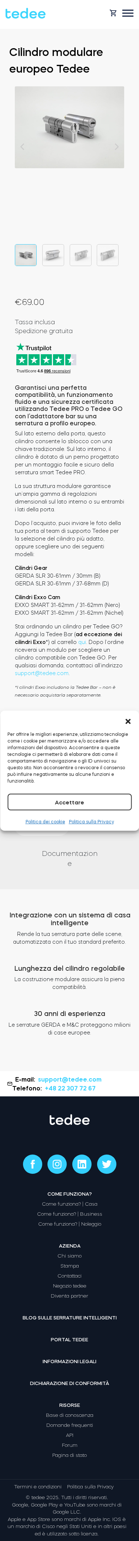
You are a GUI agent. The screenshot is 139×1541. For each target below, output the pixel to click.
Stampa (69, 1265)
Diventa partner (69, 1295)
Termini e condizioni (38, 1486)
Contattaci (69, 1275)
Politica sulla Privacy (91, 822)
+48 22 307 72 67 (70, 1088)
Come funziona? (69, 1194)
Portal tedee (69, 1339)
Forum (69, 1445)
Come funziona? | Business (69, 1214)
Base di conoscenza (69, 1415)
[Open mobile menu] (127, 13)
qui (82, 642)
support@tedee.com (42, 673)
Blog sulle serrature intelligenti (70, 1317)
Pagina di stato (69, 1455)
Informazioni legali (69, 1361)
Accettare (69, 802)
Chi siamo (69, 1255)
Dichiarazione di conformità (69, 1383)
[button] (128, 720)
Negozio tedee (69, 1285)
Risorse (69, 1405)
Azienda (69, 1245)
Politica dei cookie (45, 822)
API (69, 1435)
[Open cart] (113, 13)
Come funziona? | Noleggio (69, 1224)
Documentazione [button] (69, 858)
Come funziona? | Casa (69, 1204)
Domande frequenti (69, 1425)
